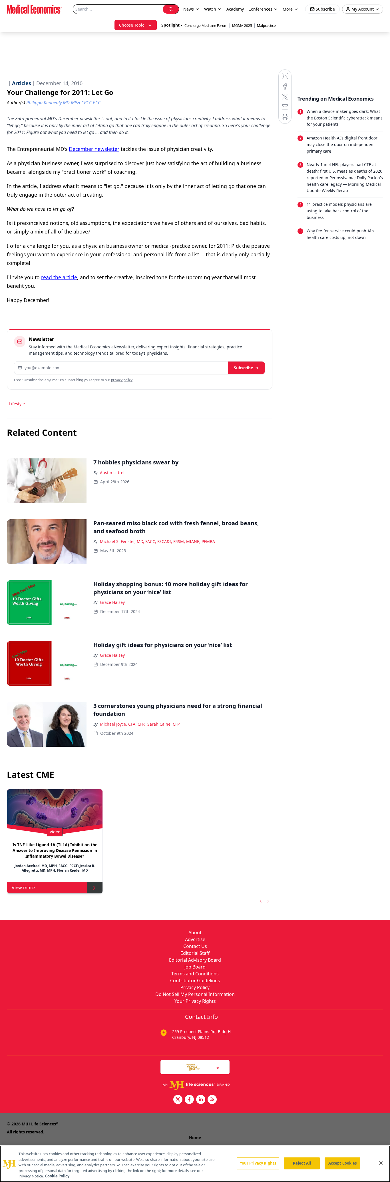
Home (195, 1137)
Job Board (195, 967)
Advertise (195, 939)
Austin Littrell (113, 472)
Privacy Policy (195, 987)
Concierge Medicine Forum (205, 25)
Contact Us (195, 946)
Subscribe (243, 367)
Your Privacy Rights (195, 1001)
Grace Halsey (112, 602)
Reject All (302, 1163)
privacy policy (121, 380)
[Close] (381, 1163)
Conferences (260, 9)
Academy (235, 9)
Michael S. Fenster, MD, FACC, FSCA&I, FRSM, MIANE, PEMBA (157, 541)
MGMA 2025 (242, 25)
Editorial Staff (195, 953)
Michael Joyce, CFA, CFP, (122, 724)
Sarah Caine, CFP (163, 724)
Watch (210, 9)
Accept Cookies (342, 1163)
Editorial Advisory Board (195, 960)
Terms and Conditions (195, 974)
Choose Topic (131, 25)
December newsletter (94, 148)
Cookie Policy (57, 1176)
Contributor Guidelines (195, 980)
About (195, 932)
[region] (195, 1163)
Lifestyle (17, 403)
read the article (59, 277)
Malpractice (266, 25)
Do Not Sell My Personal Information (195, 994)
